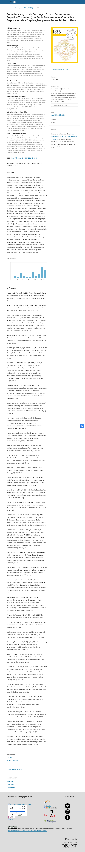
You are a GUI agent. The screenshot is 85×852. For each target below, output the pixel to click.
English (9, 758)
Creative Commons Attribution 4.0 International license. (27, 831)
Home (9, 8)
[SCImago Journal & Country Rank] (20, 804)
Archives (15, 8)
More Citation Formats (60, 105)
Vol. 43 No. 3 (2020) (27, 8)
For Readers (10, 781)
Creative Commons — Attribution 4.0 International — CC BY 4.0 (64, 136)
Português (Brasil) (13, 761)
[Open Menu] (7, 2)
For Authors (10, 784)
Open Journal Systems (14, 769)
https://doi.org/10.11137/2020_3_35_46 (24, 158)
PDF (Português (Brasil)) (61, 70)
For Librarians (11, 788)
